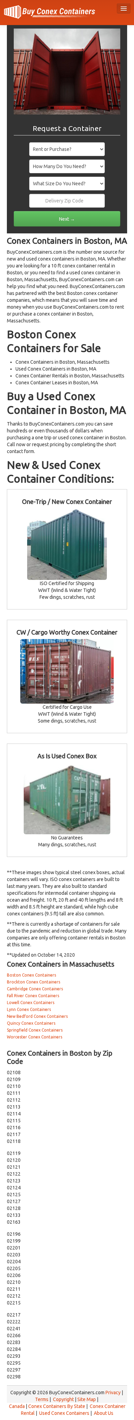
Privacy (113, 1392)
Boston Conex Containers (31, 975)
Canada (17, 1406)
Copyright (63, 1399)
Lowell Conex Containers (30, 1002)
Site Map (86, 1399)
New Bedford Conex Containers (37, 1016)
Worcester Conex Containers (34, 1037)
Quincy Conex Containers (31, 1023)
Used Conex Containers (64, 1413)
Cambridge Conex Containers (35, 989)
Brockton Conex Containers (33, 982)
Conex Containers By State (56, 1406)
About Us (103, 1413)
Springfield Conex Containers (35, 1030)
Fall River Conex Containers (33, 995)
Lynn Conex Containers (29, 1009)
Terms (41, 1399)
